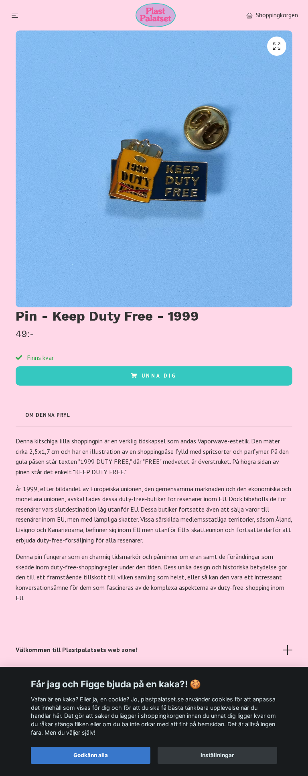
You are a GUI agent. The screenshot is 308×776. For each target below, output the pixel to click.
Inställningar (217, 755)
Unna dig (159, 375)
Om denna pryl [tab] (48, 415)
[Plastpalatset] (156, 15)
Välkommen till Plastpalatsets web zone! (77, 650)
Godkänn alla (90, 755)
